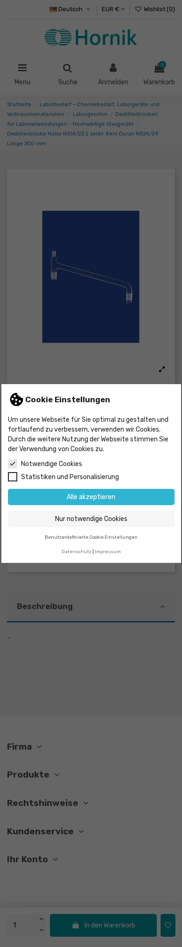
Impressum (108, 551)
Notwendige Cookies (51, 464)
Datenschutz (76, 551)
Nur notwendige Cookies (91, 519)
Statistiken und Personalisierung (70, 477)
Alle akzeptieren (91, 497)
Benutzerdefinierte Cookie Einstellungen (91, 537)
